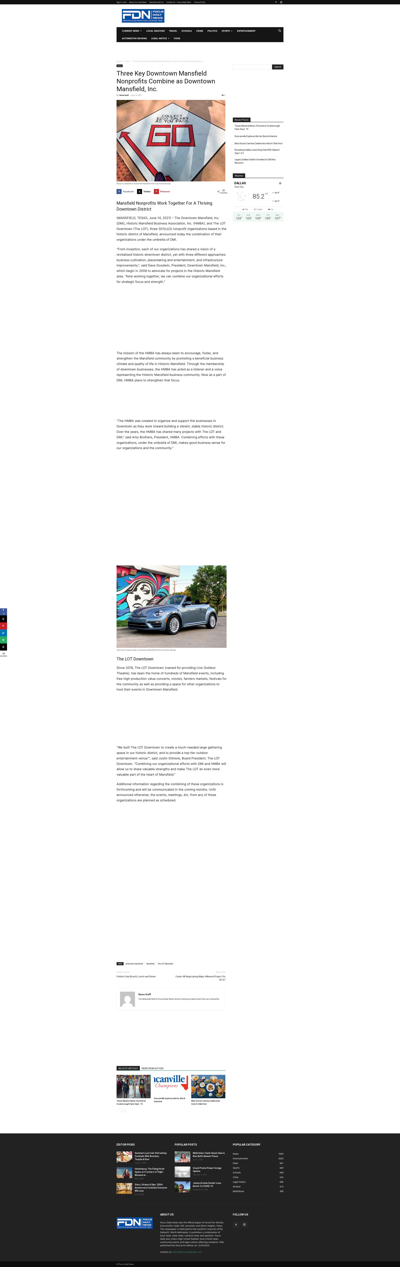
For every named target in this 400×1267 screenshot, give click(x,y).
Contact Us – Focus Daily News (178, 2)
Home (119, 61)
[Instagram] (281, 2)
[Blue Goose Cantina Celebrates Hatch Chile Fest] (208, 1086)
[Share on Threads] (3, 646)
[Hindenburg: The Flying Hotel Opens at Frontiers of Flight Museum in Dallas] (124, 1172)
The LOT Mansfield (165, 963)
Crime (199, 30)
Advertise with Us (156, 2)
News (127, 61)
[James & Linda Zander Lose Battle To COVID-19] (182, 1186)
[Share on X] (3, 618)
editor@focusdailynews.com (187, 1251)
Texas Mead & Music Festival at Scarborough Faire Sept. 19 (257, 127)
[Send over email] (3, 639)
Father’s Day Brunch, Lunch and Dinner (136, 976)
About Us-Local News (137, 2)
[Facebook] (276, 2)
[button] (279, 31)
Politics (212, 30)
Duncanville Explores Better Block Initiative (256, 136)
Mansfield (150, 963)
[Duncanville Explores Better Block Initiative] (171, 1085)
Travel (173, 30)
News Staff (124, 95)
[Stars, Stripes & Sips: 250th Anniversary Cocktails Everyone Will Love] (124, 1188)
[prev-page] (118, 1110)
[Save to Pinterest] (3, 625)
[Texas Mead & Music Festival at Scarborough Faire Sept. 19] (134, 1086)
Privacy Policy (199, 2)
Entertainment (246, 30)
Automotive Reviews (134, 38)
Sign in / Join (122, 2)
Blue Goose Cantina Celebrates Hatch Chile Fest (259, 143)
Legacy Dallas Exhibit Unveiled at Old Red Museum (255, 161)
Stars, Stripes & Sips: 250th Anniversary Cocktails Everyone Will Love (151, 1187)
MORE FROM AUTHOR (152, 1068)
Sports (226, 30)
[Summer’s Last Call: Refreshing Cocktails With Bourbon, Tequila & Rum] (124, 1156)
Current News (130, 30)
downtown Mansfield (134, 963)
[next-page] (123, 1110)
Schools (187, 30)
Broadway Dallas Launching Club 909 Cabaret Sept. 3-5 (257, 151)
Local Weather (155, 30)
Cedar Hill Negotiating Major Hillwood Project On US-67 (200, 978)
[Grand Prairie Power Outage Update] (182, 1171)
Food (177, 38)
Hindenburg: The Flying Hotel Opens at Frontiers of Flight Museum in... (149, 1172)
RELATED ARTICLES (128, 1068)
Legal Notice (159, 38)
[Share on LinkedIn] (3, 632)
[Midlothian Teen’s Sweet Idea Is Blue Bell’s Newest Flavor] (182, 1156)
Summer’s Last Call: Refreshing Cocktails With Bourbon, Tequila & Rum (150, 1156)
